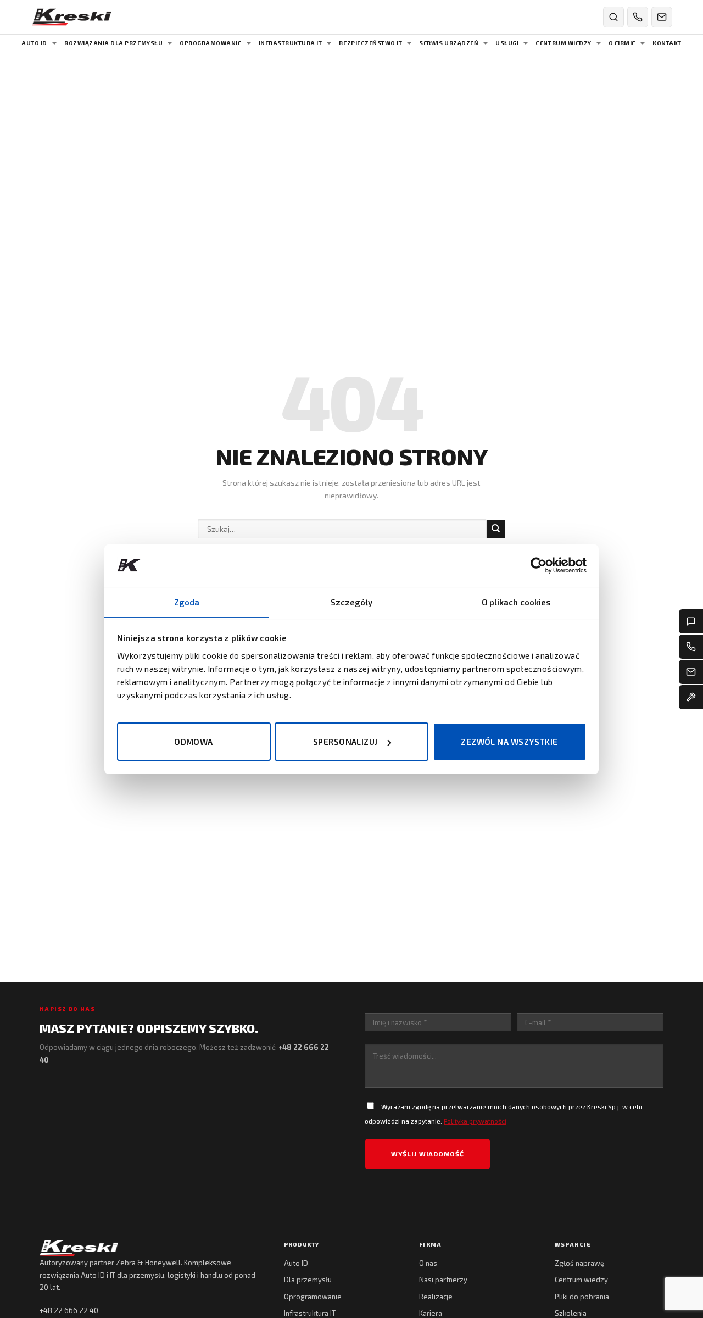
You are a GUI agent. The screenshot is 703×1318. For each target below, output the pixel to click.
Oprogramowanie (313, 1296)
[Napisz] (661, 17)
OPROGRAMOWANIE (210, 43)
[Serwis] (691, 697)
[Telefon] (691, 647)
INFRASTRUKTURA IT (290, 43)
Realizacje (436, 1296)
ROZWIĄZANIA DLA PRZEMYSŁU (113, 43)
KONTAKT (667, 43)
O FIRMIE (622, 43)
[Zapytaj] (691, 621)
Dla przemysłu (308, 1279)
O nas (428, 1263)
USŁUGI (506, 43)
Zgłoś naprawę (579, 1263)
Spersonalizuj (345, 742)
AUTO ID (34, 43)
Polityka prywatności (475, 1121)
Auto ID (296, 1263)
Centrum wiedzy (581, 1279)
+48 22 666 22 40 (69, 1310)
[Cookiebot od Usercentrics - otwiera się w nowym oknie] (538, 565)
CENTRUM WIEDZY (563, 43)
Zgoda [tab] (187, 602)
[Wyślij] (496, 529)
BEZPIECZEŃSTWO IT (370, 43)
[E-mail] (691, 672)
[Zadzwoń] (637, 17)
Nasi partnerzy (443, 1279)
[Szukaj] (613, 17)
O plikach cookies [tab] (516, 602)
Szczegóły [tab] (352, 602)
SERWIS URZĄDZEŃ (448, 43)
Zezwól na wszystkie (509, 742)
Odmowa (193, 742)
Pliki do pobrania (582, 1296)
